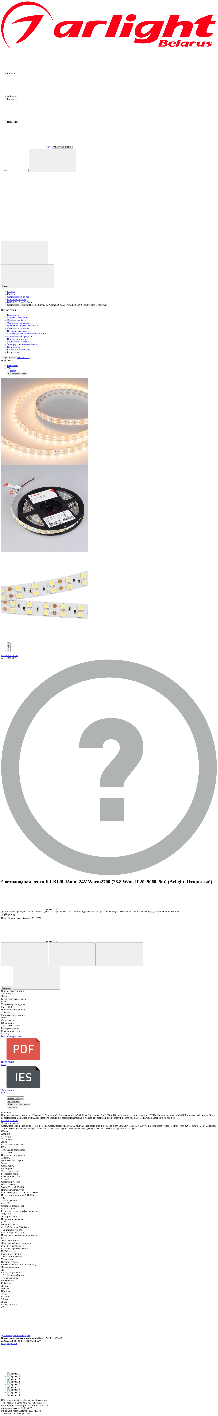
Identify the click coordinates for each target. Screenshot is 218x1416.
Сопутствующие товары (19, 1104)
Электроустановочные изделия (22, 344)
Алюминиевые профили (19, 336)
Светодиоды (13, 347)
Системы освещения (17, 317)
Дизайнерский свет (17, 320)
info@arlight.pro (9, 1343)
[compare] (23, 239)
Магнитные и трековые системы (23, 325)
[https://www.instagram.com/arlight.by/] (29, 1368)
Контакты (12, 99)
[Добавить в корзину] (36, 978)
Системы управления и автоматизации (27, 333)
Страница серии (9, 655)
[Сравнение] (72, 954)
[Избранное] (24, 954)
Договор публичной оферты (15, 1335)
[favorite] (23, 216)
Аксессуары (13, 1101)
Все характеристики (11, 1036)
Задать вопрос (9, 358)
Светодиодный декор (18, 341)
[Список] (119, 954)
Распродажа (13, 352)
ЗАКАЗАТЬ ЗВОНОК (62, 147)
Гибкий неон (13, 315)
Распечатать (23, 357)
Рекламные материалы (18, 349)
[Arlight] (109, 48)
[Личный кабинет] (24, 252)
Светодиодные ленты (18, 328)
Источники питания (17, 339)
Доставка (12, 1107)
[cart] (23, 193)
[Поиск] (52, 160)
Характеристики (15, 1098)
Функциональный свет (18, 323)
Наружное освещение (18, 331)
